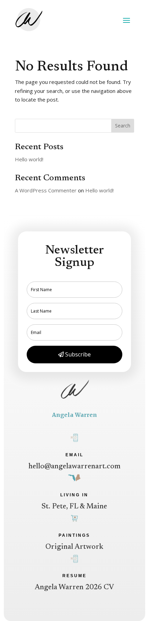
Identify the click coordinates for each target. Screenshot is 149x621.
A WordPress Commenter (46, 190)
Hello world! (29, 159)
